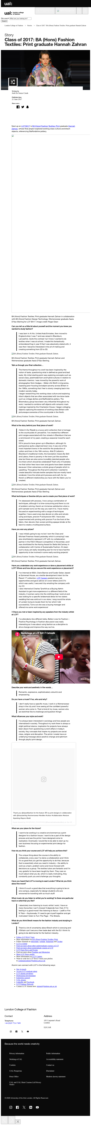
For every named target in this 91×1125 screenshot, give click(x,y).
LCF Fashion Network (24, 984)
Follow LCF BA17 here (25, 937)
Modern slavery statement (55, 1077)
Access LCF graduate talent (26, 971)
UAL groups (21, 980)
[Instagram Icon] (10, 1032)
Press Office (13, 1077)
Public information (53, 1053)
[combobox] (20, 18)
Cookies (12, 1065)
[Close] (18, 1121)
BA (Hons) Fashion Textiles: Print (46, 126)
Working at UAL (15, 1059)
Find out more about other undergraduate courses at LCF (37, 946)
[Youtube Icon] (27, 1032)
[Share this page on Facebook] (18, 107)
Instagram (49, 942)
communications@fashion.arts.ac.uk (31, 961)
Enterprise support (23, 978)
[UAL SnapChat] (27, 107)
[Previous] (4, 1120)
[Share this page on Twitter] (22, 107)
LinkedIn (19, 982)
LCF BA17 (25, 126)
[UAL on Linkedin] (30, 1107)
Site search (5, 18)
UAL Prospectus (15, 1071)
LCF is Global (21, 944)
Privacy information (16, 1053)
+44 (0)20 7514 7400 (13, 1023)
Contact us (50, 1065)
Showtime (35, 942)
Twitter (59, 942)
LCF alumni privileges (24, 974)
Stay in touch (21, 969)
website (42, 942)
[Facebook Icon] (16, 1032)
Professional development (26, 976)
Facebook (30, 982)
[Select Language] (65, 10)
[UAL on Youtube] (37, 1107)
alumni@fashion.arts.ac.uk (47, 986)
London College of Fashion (14, 25)
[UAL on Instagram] (10, 1107)
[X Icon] (22, 1032)
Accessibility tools (46, 11)
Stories (29, 25)
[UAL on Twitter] (24, 1107)
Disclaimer (50, 1071)
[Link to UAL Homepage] (8, 3)
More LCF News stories (25, 954)
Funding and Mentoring (41, 952)
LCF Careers (42, 578)
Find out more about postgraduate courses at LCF (34, 948)
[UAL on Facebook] (17, 1107)
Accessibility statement (54, 1059)
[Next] (11, 1120)
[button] (79, 10)
